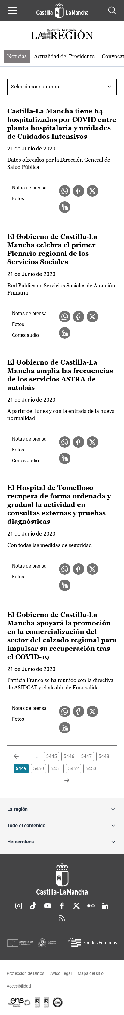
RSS (62, 918)
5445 (51, 756)
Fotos (18, 198)
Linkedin (105, 905)
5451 (56, 768)
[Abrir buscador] (112, 10)
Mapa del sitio (91, 973)
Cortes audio (25, 335)
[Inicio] (62, 879)
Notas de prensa (29, 188)
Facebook (62, 905)
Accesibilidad (19, 986)
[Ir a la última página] (62, 781)
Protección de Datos (25, 973)
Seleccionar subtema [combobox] (35, 87)
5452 (73, 768)
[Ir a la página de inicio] (62, 10)
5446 (69, 756)
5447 (86, 756)
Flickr (91, 905)
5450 (38, 768)
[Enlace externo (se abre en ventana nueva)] (46, 1002)
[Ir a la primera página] (21, 756)
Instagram (18, 905)
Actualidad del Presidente (64, 56)
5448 (103, 756)
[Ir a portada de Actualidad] (62, 35)
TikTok (33, 905)
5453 (90, 768)
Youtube (47, 905)
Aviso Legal (61, 973)
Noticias (17, 56)
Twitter (76, 905)
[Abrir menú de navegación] (12, 10)
